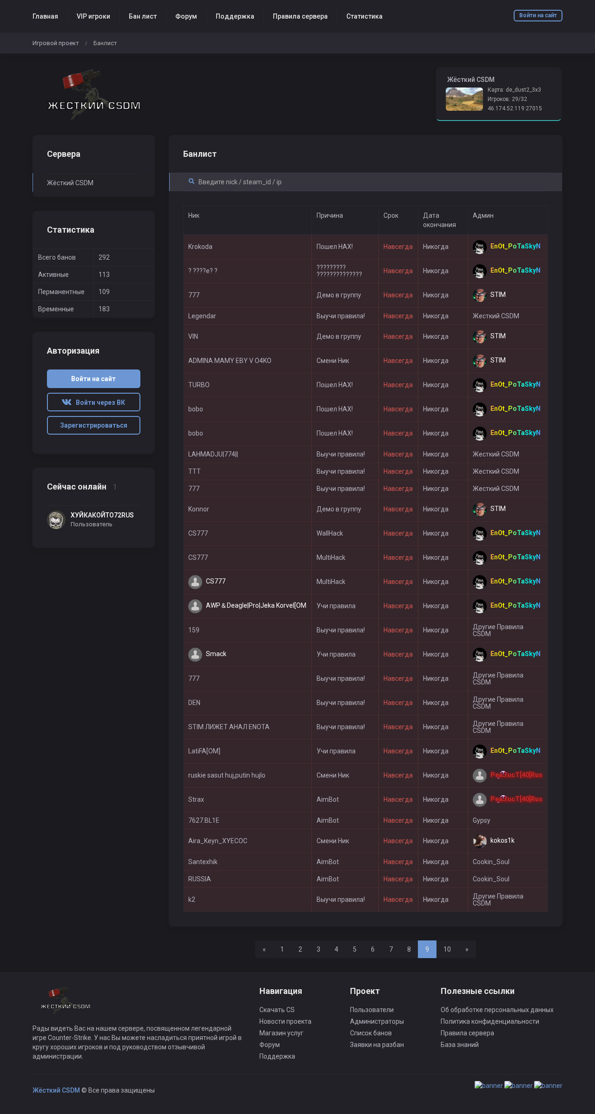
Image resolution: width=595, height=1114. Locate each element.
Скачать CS (277, 1009)
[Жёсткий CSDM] (94, 94)
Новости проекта (285, 1021)
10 (447, 949)
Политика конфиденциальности (490, 1021)
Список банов (371, 1033)
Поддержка (235, 16)
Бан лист (143, 16)
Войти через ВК (98, 402)
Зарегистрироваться (93, 425)
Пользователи (372, 1009)
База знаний (460, 1044)
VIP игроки (93, 16)
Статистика (364, 16)
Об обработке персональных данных (497, 1009)
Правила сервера (300, 16)
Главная (45, 16)
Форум (186, 16)
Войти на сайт (538, 15)
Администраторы (377, 1021)
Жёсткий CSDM (70, 183)
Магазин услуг (281, 1033)
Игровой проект (56, 43)
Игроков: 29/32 (507, 99)
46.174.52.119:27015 (515, 108)
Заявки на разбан (377, 1044)
